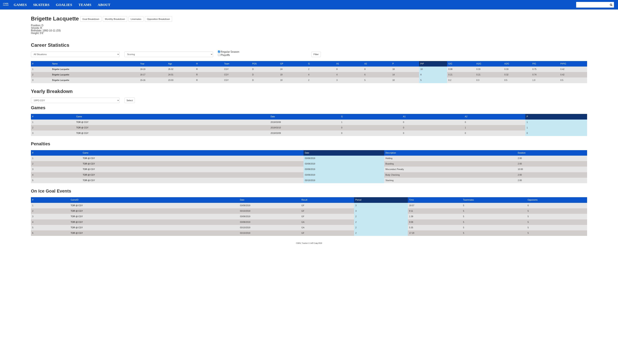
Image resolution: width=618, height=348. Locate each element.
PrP (422, 64)
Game (79, 116)
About (104, 5)
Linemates (136, 19)
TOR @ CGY (82, 122)
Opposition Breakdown (158, 19)
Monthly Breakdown (115, 19)
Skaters (41, 5)
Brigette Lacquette (60, 69)
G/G (450, 64)
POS (254, 64)
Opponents (533, 200)
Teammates (468, 200)
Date (273, 116)
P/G (534, 64)
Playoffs (225, 55)
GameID (74, 200)
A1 (337, 64)
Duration (521, 153)
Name (55, 64)
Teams (85, 5)
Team (226, 64)
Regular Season (230, 52)
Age (170, 64)
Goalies (64, 5)
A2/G (506, 64)
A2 (365, 64)
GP (281, 64)
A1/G (478, 64)
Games (20, 5)
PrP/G (563, 64)
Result (304, 200)
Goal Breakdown (90, 19)
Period (358, 200)
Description (390, 153)
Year (142, 64)
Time (411, 200)
